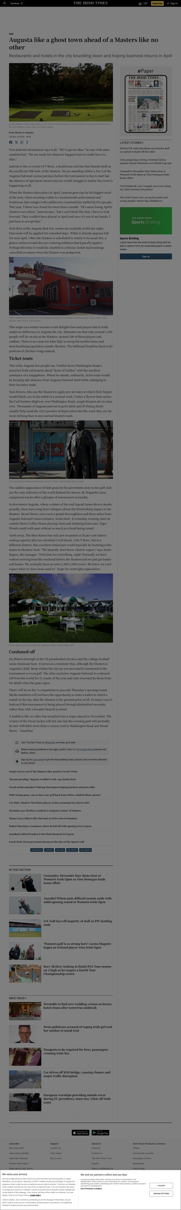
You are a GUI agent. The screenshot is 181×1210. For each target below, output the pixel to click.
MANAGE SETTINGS (161, 1194)
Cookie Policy (35, 1195)
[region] (90, 1190)
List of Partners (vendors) (91, 1189)
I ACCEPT (161, 1186)
